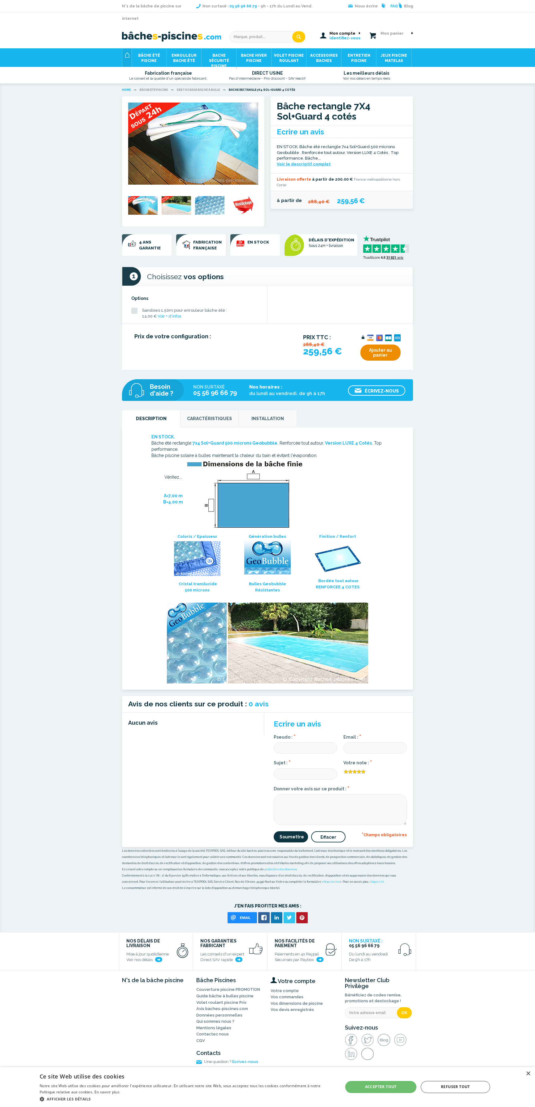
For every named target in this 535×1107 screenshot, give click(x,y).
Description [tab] (151, 418)
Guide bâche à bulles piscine (225, 996)
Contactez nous (212, 1034)
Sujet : (282, 762)
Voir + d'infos (169, 316)
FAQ (394, 6)
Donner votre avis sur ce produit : (312, 788)
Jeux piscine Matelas (394, 58)
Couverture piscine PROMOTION (228, 989)
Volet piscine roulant (289, 58)
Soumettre (292, 836)
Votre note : (357, 762)
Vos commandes (287, 997)
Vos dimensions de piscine (297, 1003)
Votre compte (285, 990)
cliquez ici (376, 881)
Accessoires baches (324, 58)
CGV (200, 1040)
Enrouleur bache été (184, 58)
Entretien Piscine (359, 58)
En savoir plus (107, 1092)
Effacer (328, 837)
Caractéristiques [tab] (209, 418)
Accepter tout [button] (381, 1086)
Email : (352, 736)
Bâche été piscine (149, 58)
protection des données (280, 869)
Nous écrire (332, 881)
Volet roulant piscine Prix (221, 1002)
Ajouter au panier (380, 353)
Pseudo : (285, 736)
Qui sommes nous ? (215, 1021)
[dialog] (267, 1087)
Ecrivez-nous (245, 1061)
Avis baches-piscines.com (222, 1008)
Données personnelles (219, 1015)
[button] (187, 1098)
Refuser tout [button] (455, 1086)
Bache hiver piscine (254, 58)
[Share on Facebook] (264, 917)
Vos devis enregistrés (292, 1009)
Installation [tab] (267, 418)
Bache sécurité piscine (219, 60)
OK (404, 1012)
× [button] (528, 1073)
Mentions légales (213, 1028)
